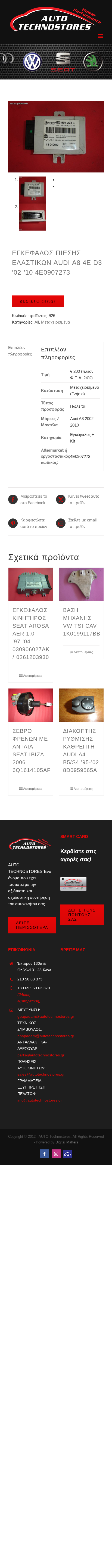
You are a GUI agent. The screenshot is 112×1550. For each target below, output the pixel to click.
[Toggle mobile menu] (101, 36)
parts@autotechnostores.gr (34, 1055)
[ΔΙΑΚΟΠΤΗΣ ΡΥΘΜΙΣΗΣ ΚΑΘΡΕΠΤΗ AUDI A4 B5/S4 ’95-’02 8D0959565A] (81, 705)
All (37, 322)
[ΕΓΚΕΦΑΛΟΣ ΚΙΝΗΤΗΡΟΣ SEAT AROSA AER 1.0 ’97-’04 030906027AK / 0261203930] (30, 584)
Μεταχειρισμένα (55, 322)
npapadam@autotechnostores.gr (34, 1036)
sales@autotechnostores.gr (34, 1074)
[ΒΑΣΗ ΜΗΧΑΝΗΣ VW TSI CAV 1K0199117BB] (81, 584)
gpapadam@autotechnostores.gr (34, 1016)
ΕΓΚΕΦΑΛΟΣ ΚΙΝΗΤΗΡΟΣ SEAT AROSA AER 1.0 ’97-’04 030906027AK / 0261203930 (31, 633)
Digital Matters (66, 1142)
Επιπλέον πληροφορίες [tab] (20, 350)
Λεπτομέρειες (32, 676)
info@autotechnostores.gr (34, 1100)
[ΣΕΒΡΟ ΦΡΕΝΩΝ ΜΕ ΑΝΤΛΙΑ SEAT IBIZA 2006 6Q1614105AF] (30, 705)
